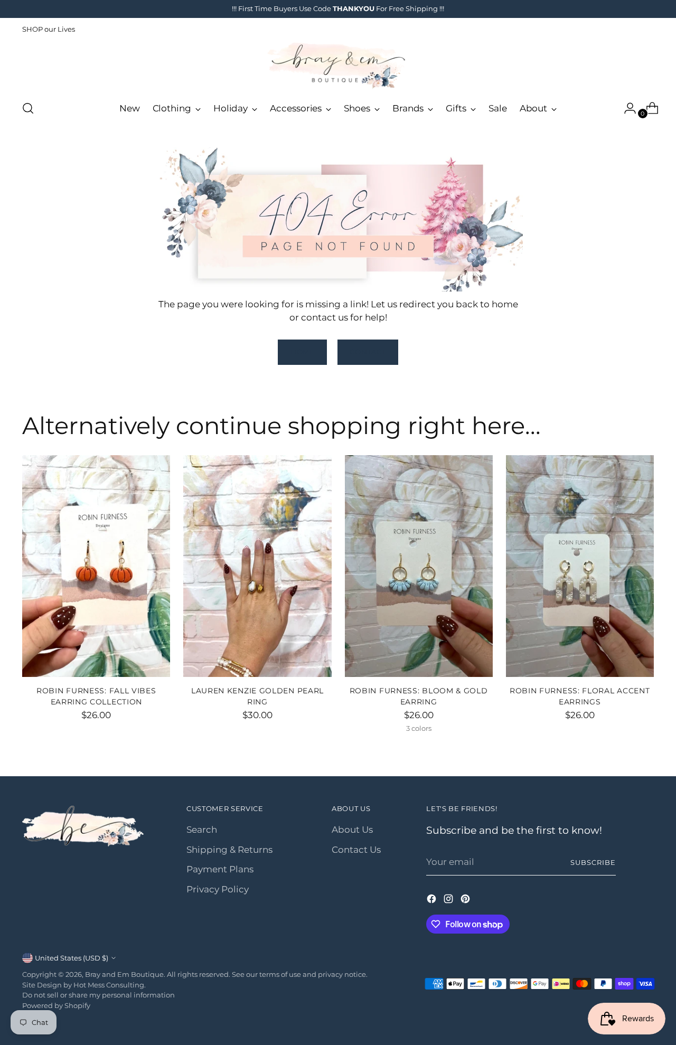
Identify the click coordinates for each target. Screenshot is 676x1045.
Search (201, 829)
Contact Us (356, 849)
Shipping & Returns (229, 849)
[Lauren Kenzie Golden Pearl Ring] (257, 566)
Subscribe (593, 862)
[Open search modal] (28, 108)
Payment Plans (219, 869)
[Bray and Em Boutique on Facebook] (432, 900)
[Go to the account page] (625, 108)
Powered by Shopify (56, 1005)
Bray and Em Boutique (124, 974)
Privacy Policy (217, 889)
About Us (352, 829)
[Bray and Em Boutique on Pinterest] (466, 900)
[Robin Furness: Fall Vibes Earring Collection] (96, 566)
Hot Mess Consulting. (109, 985)
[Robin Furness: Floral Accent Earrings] (580, 566)
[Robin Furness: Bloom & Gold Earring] (419, 566)
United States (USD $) (71, 958)
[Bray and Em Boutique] (338, 65)
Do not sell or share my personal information (98, 995)
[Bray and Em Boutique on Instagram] (449, 900)
